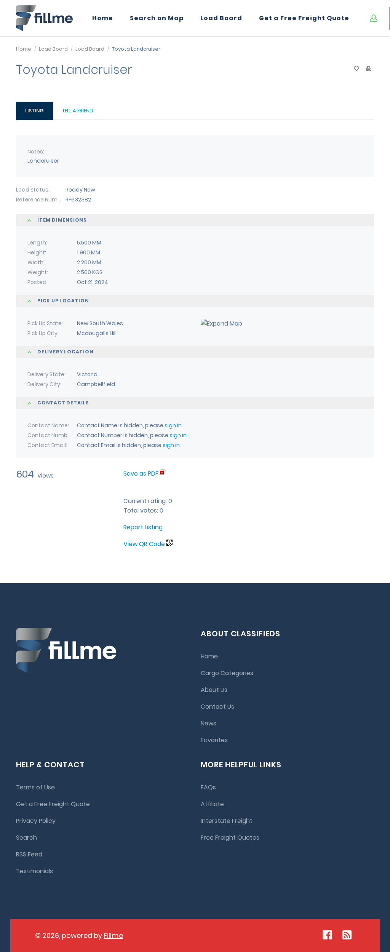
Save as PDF (141, 473)
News (208, 723)
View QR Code (144, 544)
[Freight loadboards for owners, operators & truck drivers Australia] (44, 18)
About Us (214, 689)
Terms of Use (35, 787)
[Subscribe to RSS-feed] (348, 934)
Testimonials (34, 871)
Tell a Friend (77, 110)
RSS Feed (29, 854)
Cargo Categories (227, 673)
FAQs (208, 787)
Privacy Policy (36, 820)
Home (102, 18)
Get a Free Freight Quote (304, 18)
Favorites (214, 740)
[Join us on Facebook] (327, 934)
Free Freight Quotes (230, 837)
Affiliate (212, 804)
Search (26, 837)
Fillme (113, 935)
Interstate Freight (227, 820)
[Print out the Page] (368, 68)
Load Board (221, 18)
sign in (173, 425)
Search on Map (157, 18)
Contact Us (217, 706)
